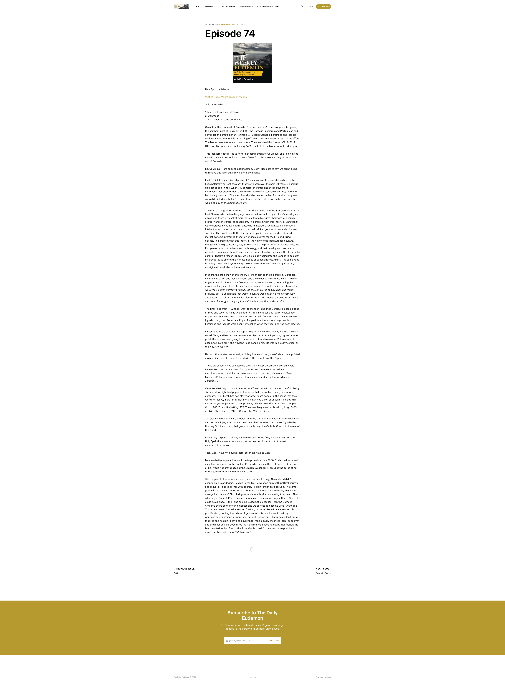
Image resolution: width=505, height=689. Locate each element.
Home (198, 6)
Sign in (310, 6)
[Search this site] (302, 7)
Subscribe (325, 6)
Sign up (252, 677)
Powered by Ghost (323, 677)
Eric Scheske (213, 25)
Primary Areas (211, 6)
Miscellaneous (228, 25)
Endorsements (228, 6)
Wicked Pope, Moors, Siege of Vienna (226, 97)
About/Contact (246, 6)
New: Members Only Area (268, 6)
